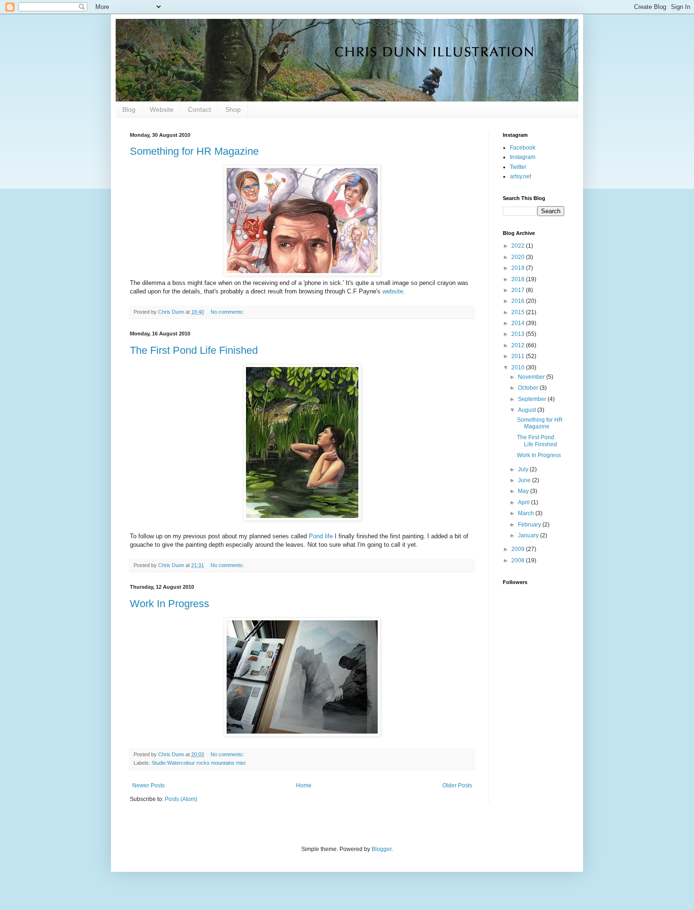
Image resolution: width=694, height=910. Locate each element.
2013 (518, 334)
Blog (128, 109)
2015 (518, 312)
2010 (518, 367)
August (527, 410)
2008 (518, 560)
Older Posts (457, 785)
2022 (518, 245)
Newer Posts (148, 785)
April (524, 502)
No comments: (228, 312)
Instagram (522, 157)
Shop (233, 109)
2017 (518, 290)
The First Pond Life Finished (194, 350)
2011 (518, 356)
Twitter (518, 167)
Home (304, 785)
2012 (518, 345)
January (529, 535)
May (524, 491)
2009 (518, 549)
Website (162, 109)
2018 (518, 279)
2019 (518, 268)
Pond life (321, 536)
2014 (518, 323)
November (532, 377)
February (530, 524)
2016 (518, 301)
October (529, 387)
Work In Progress (169, 603)
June (525, 480)
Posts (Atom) (181, 799)
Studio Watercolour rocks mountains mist (198, 763)
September (533, 399)
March (526, 513)
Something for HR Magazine (194, 151)
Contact (199, 109)
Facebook (522, 147)
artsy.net (520, 176)
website (392, 291)
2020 (518, 257)
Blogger (381, 849)
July (524, 469)
